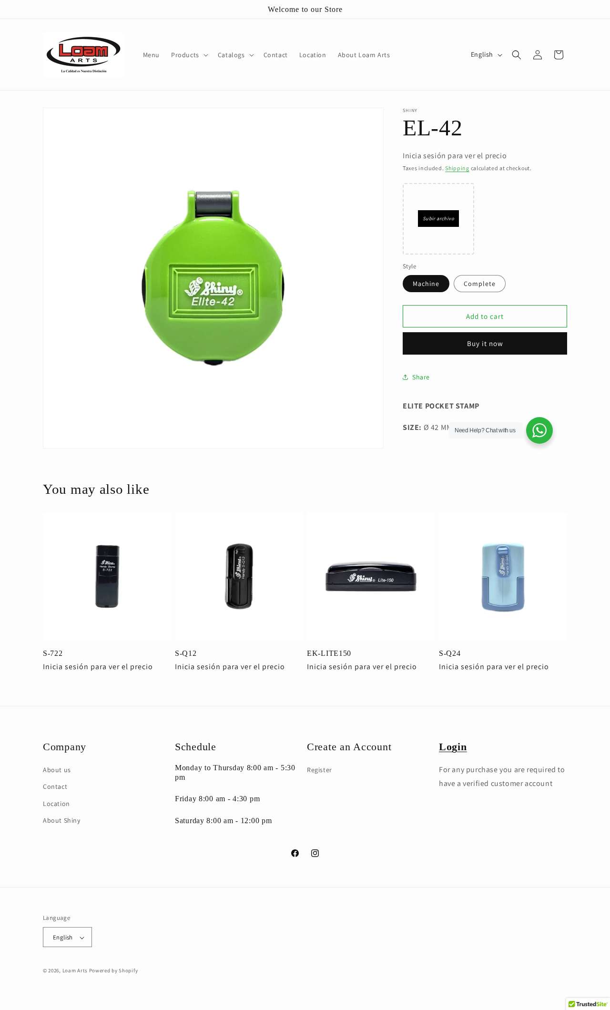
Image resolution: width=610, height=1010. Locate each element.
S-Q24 (450, 653)
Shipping (457, 168)
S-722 (53, 653)
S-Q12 (186, 653)
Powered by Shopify (113, 971)
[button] (188, 55)
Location (56, 803)
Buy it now (485, 343)
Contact (55, 787)
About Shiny (62, 820)
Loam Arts (75, 971)
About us (57, 769)
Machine (426, 283)
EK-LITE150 (329, 653)
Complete (480, 283)
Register (319, 769)
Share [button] (421, 377)
